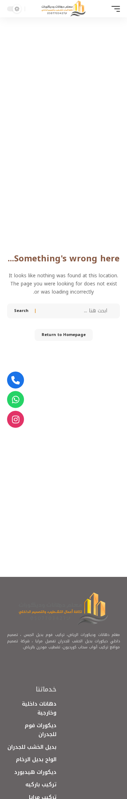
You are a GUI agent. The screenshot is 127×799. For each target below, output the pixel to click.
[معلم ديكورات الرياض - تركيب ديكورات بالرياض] (63, 8)
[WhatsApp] (15, 399)
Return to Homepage (64, 334)
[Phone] (15, 379)
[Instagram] (15, 419)
